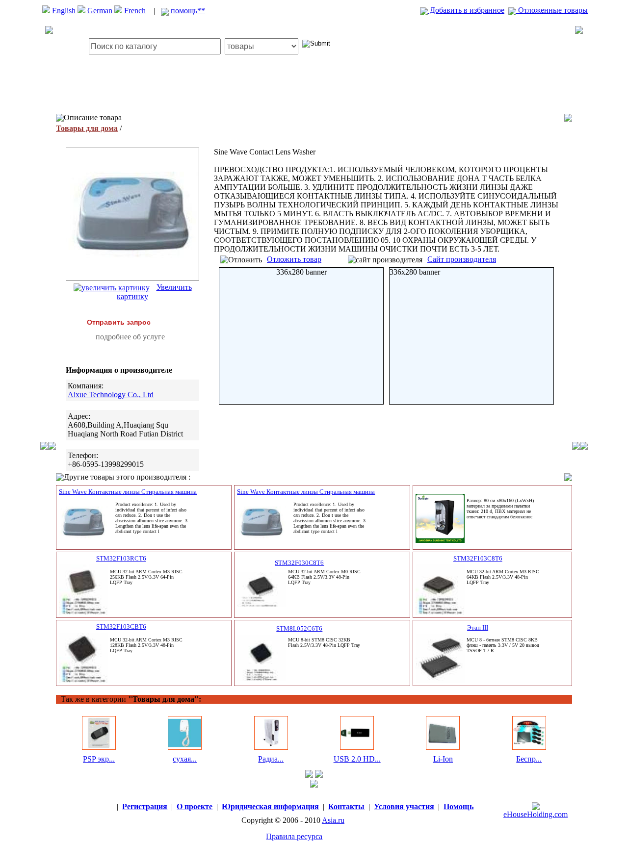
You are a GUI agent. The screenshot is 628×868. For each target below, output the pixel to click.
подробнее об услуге (130, 336)
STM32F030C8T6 (299, 562)
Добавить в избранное (466, 10)
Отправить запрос (119, 322)
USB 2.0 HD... (357, 759)
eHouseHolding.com (535, 814)
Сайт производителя (461, 259)
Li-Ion (443, 759)
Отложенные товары (552, 10)
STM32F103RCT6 (121, 558)
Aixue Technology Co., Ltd (111, 394)
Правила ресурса (294, 836)
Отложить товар (294, 259)
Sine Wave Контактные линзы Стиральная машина (128, 491)
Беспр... (529, 759)
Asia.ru (333, 820)
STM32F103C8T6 (477, 558)
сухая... (185, 759)
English (64, 10)
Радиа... (271, 759)
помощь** (187, 10)
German (99, 10)
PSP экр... (99, 759)
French (135, 10)
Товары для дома (87, 128)
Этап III (477, 627)
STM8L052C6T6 (299, 628)
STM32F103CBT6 (121, 626)
